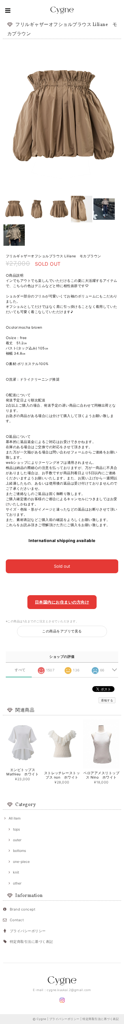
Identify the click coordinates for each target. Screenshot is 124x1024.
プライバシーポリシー (28, 931)
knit (16, 872)
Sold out (62, 566)
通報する (107, 700)
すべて (20, 670)
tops (16, 829)
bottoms (19, 850)
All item (14, 818)
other (17, 883)
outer (17, 840)
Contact (17, 920)
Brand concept (22, 909)
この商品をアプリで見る (62, 631)
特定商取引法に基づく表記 (31, 941)
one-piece (21, 861)
